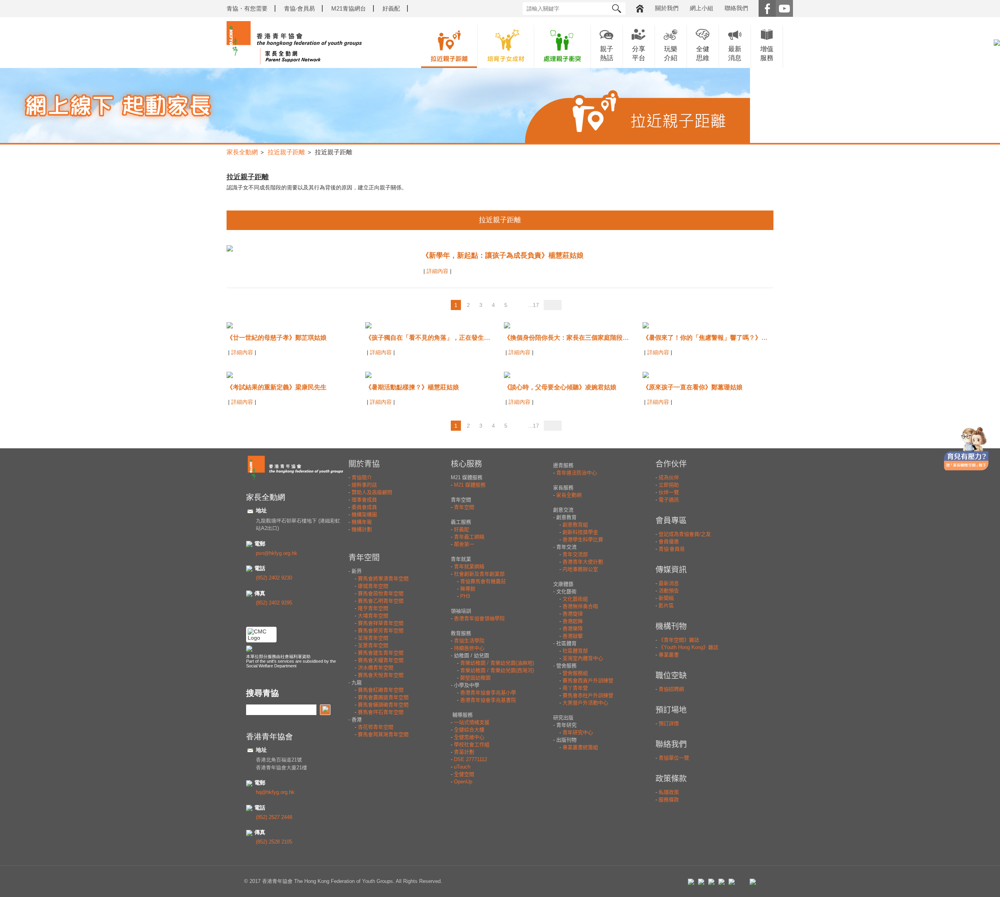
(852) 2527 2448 (274, 817)
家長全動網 (242, 152)
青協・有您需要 (247, 8)
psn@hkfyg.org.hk (276, 553)
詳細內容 (438, 271)
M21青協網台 (348, 8)
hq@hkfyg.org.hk (275, 792)
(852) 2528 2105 (274, 842)
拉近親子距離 (286, 152)
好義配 (391, 8)
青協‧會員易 (299, 8)
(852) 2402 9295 (274, 603)
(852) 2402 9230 (274, 578)
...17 (533, 305)
